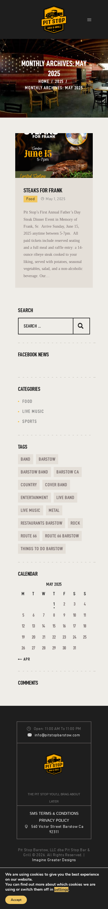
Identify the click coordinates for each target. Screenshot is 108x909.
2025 (59, 81)
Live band (65, 497)
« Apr (25, 659)
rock (75, 523)
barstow (47, 459)
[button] (89, 19)
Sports (29, 421)
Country (29, 484)
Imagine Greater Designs (54, 860)
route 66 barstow (62, 535)
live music (30, 510)
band (25, 459)
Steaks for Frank (43, 190)
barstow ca (67, 472)
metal (54, 510)
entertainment (34, 497)
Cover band (56, 484)
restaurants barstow (41, 523)
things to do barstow (42, 548)
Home (43, 81)
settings (61, 889)
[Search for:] (54, 326)
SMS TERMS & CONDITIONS (54, 813)
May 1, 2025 (55, 199)
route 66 (29, 535)
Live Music (33, 411)
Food (30, 199)
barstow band (34, 472)
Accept (16, 900)
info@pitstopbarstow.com (57, 735)
